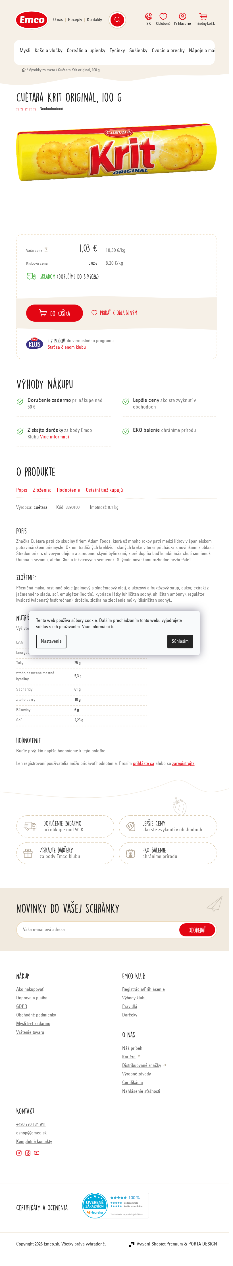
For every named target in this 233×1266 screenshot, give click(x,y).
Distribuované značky (141, 1065)
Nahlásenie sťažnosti (141, 1091)
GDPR (21, 1006)
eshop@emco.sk (31, 1133)
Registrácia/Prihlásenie (143, 989)
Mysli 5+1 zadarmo (33, 1024)
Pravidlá (129, 1006)
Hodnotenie (68, 490)
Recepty (75, 20)
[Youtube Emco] (36, 1153)
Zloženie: (42, 490)
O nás (58, 20)
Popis (21, 490)
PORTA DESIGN (202, 1244)
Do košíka (60, 313)
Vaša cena (61, 248)
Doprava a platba (31, 998)
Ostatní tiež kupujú (104, 490)
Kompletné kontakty (34, 1142)
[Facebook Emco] (27, 1153)
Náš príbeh (132, 1048)
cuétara (40, 507)
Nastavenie (51, 641)
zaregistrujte (183, 763)
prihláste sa (143, 763)
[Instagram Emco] (19, 1153)
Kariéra (129, 1057)
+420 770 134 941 (31, 1124)
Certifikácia (132, 1083)
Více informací (54, 437)
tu (113, 627)
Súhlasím (180, 641)
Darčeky (129, 1015)
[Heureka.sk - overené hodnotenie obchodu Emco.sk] (115, 1208)
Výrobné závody (136, 1074)
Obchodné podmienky (36, 1015)
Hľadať (117, 19)
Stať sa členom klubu (66, 347)
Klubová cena (61, 264)
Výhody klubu (134, 998)
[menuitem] (25, 51)
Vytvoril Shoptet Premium (160, 1244)
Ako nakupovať (29, 989)
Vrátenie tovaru (30, 1032)
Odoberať (197, 930)
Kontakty (94, 20)
